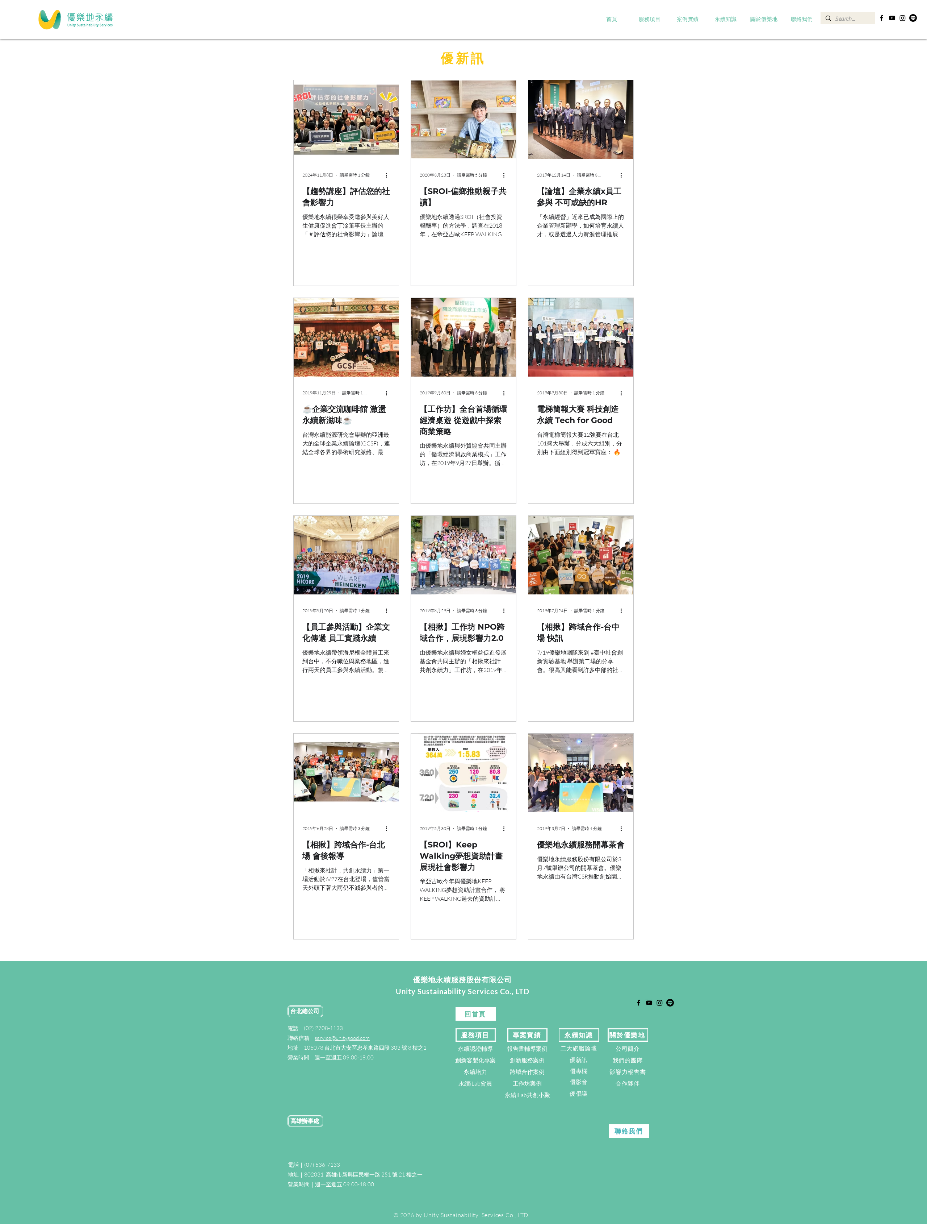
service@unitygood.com (342, 1037)
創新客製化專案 (475, 1060)
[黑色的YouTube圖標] (892, 18)
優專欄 (578, 1071)
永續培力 (475, 1071)
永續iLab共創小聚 (527, 1095)
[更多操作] (389, 175)
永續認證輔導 (475, 1048)
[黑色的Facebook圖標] (881, 18)
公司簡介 (628, 1048)
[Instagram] (902, 18)
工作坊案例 (527, 1083)
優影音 (578, 1082)
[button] (650, 19)
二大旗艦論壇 (579, 1048)
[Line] (913, 18)
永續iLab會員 (475, 1083)
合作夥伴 (628, 1083)
